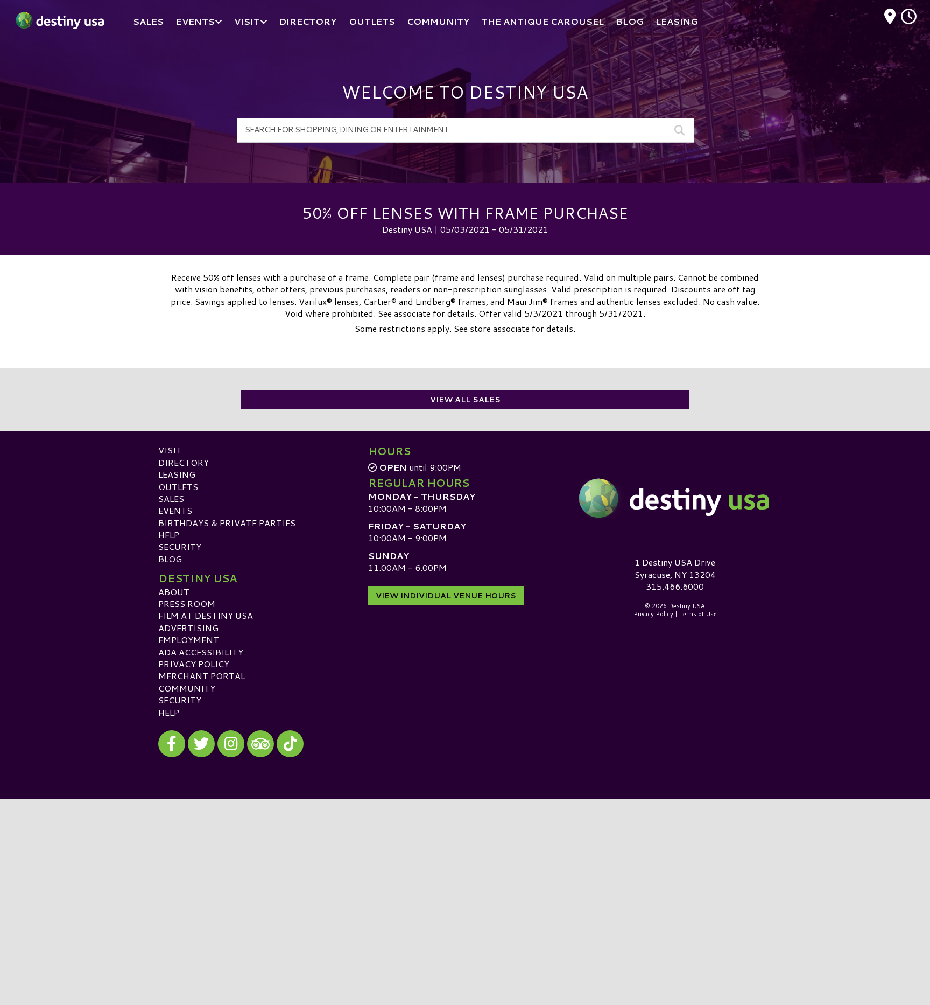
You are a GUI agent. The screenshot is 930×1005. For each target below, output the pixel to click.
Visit (170, 450)
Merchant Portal (201, 675)
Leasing (176, 474)
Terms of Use (698, 614)
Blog (170, 559)
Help (168, 534)
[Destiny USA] (675, 498)
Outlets (178, 486)
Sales (171, 498)
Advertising (188, 628)
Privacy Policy (193, 664)
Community (186, 688)
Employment (188, 639)
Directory (183, 462)
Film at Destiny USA (205, 615)
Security (179, 546)
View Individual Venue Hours (446, 595)
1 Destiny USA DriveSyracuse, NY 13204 (675, 568)
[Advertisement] (465, 874)
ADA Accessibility (200, 652)
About (173, 591)
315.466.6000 (675, 586)
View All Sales (465, 399)
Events (175, 510)
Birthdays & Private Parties (226, 523)
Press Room (186, 603)
